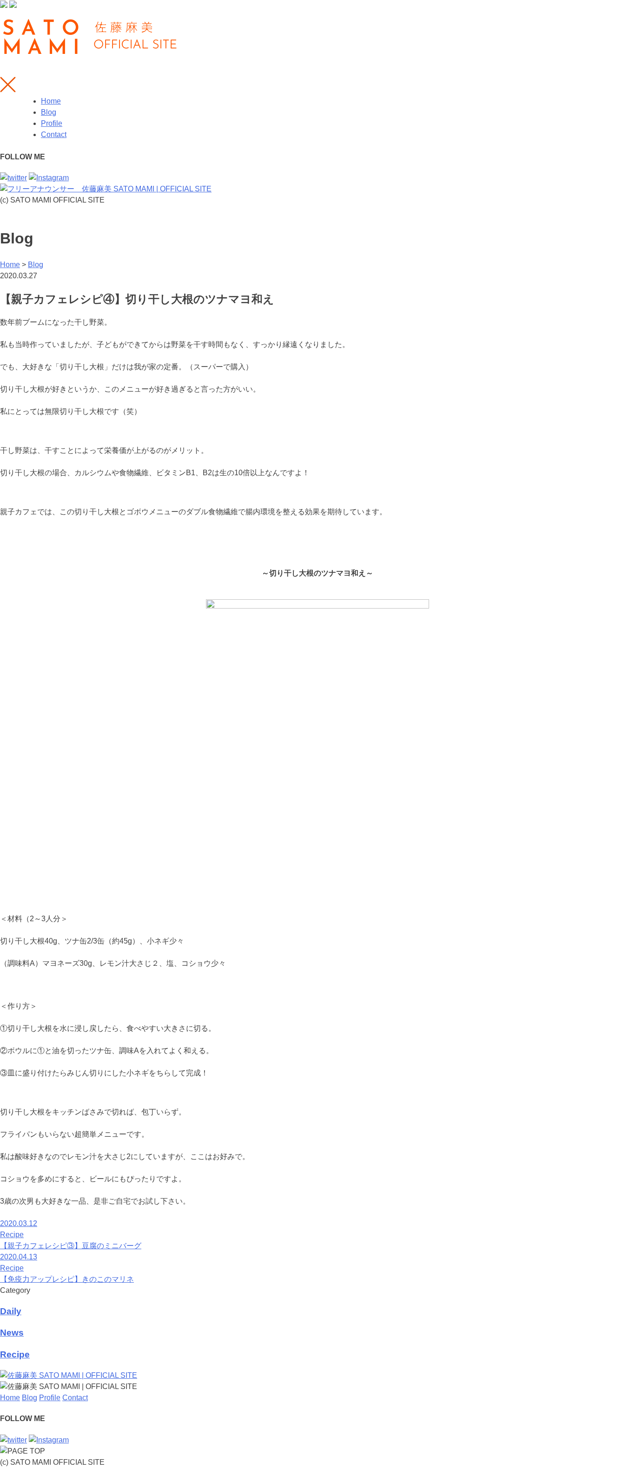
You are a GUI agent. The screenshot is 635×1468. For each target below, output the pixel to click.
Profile (51, 123)
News (12, 1332)
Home (51, 101)
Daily (10, 1311)
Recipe (15, 1354)
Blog (48, 112)
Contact (53, 134)
